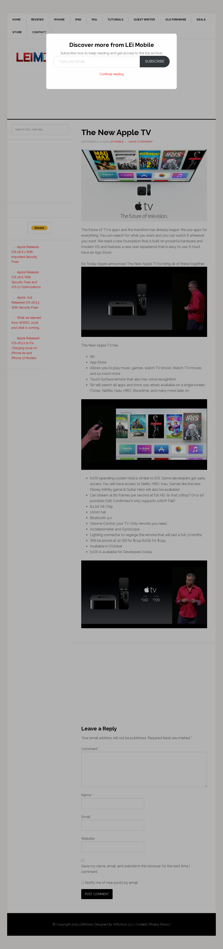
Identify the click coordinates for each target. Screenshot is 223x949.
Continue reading (112, 74)
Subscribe (154, 61)
